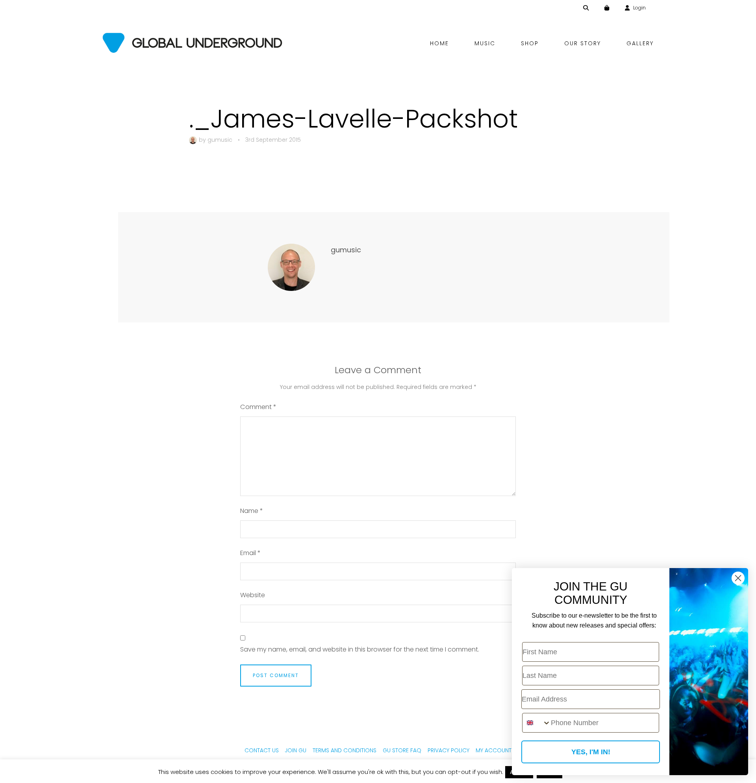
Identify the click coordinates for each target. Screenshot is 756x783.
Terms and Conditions (344, 750)
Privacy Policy (448, 750)
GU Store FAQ (402, 750)
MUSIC (484, 43)
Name (251, 510)
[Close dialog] (738, 578)
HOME (439, 43)
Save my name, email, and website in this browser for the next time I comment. (359, 649)
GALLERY (640, 43)
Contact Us (262, 750)
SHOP (530, 43)
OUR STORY (582, 43)
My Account (493, 750)
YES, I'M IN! (590, 752)
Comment (258, 406)
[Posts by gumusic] (194, 140)
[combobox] (537, 722)
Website (252, 595)
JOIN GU (295, 750)
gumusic (220, 140)
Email (250, 552)
